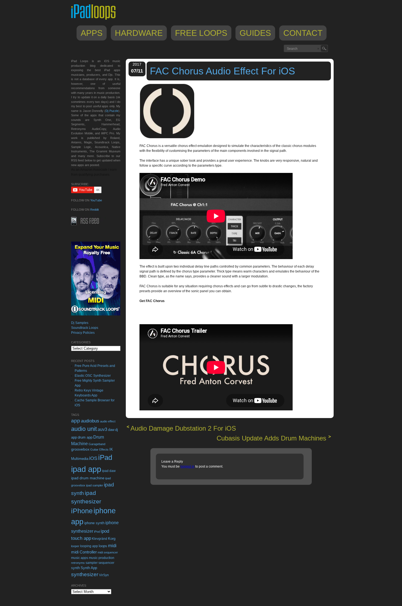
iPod (97, 531)
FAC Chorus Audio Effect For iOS (222, 71)
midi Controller (84, 552)
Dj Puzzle (112, 110)
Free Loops (201, 32)
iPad (105, 457)
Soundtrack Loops (84, 328)
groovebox (80, 449)
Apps (92, 32)
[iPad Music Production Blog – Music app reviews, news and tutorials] (96, 20)
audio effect (107, 421)
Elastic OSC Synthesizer (93, 376)
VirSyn (104, 575)
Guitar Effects (99, 449)
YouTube (96, 200)
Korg (111, 539)
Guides (255, 32)
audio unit (84, 429)
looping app (89, 546)
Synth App (89, 568)
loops (103, 546)
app (75, 421)
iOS (93, 458)
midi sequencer (108, 552)
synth (75, 568)
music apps (79, 558)
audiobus (90, 421)
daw (111, 430)
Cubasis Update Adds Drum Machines (271, 438)
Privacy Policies (83, 333)
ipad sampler (94, 485)
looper (75, 546)
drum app (85, 437)
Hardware (139, 32)
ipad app (86, 469)
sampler (92, 562)
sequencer (106, 563)
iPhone (82, 511)
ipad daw (109, 470)
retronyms (78, 562)
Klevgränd (99, 539)
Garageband (97, 444)
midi (112, 545)
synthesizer (84, 574)
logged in (187, 466)
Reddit (94, 209)
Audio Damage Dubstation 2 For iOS (183, 428)
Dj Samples (79, 323)
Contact (302, 32)
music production (101, 558)
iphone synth (94, 523)
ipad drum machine (87, 478)
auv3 (102, 429)
